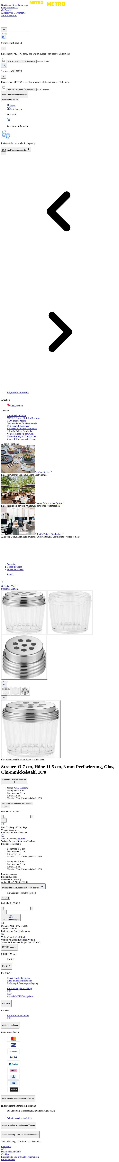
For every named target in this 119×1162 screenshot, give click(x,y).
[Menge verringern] (2, 816)
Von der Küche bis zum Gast (20, 434)
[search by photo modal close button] (3, 48)
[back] (4, 29)
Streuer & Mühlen (15, 569)
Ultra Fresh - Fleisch (16, 415)
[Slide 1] (2, 681)
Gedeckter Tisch (14, 567)
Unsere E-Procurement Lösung (21, 439)
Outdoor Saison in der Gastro (48, 503)
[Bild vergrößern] (31, 729)
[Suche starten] (4, 65)
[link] (62, 120)
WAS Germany (21, 788)
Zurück (10, 574)
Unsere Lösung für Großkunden (21, 436)
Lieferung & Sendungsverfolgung (22, 983)
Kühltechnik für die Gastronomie (22, 428)
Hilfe (9, 991)
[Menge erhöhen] (31, 816)
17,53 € (5, 806)
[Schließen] (3, 153)
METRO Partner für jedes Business (23, 418)
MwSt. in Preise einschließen (14, 150)
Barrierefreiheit (8, 1159)
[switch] (10, 99)
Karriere (11, 959)
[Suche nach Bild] (3, 37)
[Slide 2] (4, 681)
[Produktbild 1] (6, 691)
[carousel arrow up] (4, 684)
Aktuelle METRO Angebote (20, 996)
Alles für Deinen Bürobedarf (20, 431)
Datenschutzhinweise (11, 1151)
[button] (59, 581)
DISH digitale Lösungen (18, 426)
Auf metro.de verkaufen (18, 1015)
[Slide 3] (7, 681)
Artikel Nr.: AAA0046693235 (14, 779)
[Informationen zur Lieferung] (29, 931)
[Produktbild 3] (25, 691)
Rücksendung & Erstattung (19, 988)
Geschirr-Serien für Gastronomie (22, 423)
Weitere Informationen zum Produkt (17, 803)
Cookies (5, 1154)
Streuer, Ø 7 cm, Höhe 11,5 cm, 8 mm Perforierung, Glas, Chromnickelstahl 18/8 (57, 769)
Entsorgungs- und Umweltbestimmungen (20, 1157)
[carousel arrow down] (4, 697)
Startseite (11, 564)
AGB (3, 1149)
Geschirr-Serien (42, 472)
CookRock (20, 838)
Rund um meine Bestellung (19, 980)
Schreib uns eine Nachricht (19, 1118)
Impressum (6, 1146)
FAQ (9, 993)
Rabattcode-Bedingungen (18, 978)
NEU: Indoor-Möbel (16, 420)
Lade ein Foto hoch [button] (15, 61)
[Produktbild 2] (15, 691)
